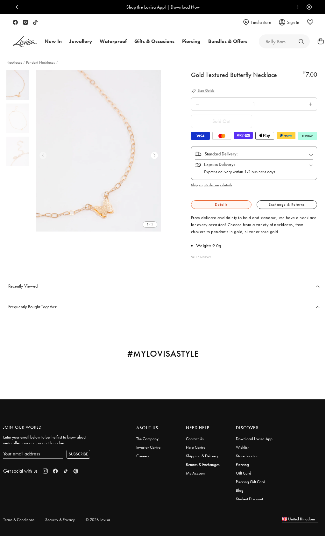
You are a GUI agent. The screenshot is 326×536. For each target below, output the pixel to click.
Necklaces (14, 62)
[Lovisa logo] (25, 41)
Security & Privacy (60, 519)
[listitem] (98, 151)
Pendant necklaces (40, 62)
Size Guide (206, 91)
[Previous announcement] (18, 7)
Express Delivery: (219, 164)
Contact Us (195, 438)
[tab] (221, 204)
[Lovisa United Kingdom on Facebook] (15, 22)
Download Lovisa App (254, 438)
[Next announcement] (296, 7)
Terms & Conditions (18, 519)
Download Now (185, 7)
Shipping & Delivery (202, 456)
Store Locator (247, 456)
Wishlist (242, 447)
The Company (147, 438)
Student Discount (249, 499)
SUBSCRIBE (78, 454)
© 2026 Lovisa (98, 519)
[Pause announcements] (307, 7)
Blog (240, 490)
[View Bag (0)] (319, 41)
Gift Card (243, 473)
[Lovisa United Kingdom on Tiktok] (35, 22)
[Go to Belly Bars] (301, 41)
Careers (142, 456)
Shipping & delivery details (211, 185)
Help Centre (195, 447)
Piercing (242, 464)
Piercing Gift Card (250, 481)
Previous (43, 155)
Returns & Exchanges (203, 464)
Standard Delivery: (221, 153)
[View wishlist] (310, 22)
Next (154, 155)
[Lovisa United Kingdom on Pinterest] (75, 471)
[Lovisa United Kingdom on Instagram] (25, 22)
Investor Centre (148, 447)
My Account (196, 473)
